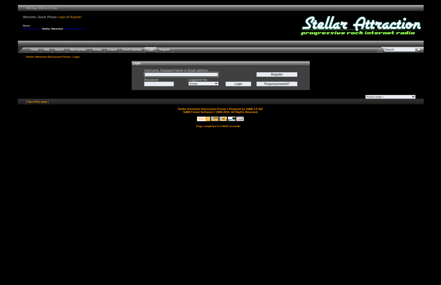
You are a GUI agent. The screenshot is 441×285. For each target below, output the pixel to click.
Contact (112, 49)
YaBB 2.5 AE (254, 108)
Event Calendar (132, 49)
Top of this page (37, 101)
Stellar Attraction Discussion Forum (48, 56)
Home (34, 49)
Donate (97, 49)
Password (151, 80)
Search (59, 49)
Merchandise (78, 49)
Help (46, 49)
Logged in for (198, 80)
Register (76, 17)
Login (62, 17)
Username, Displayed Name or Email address (176, 70)
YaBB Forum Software (198, 112)
